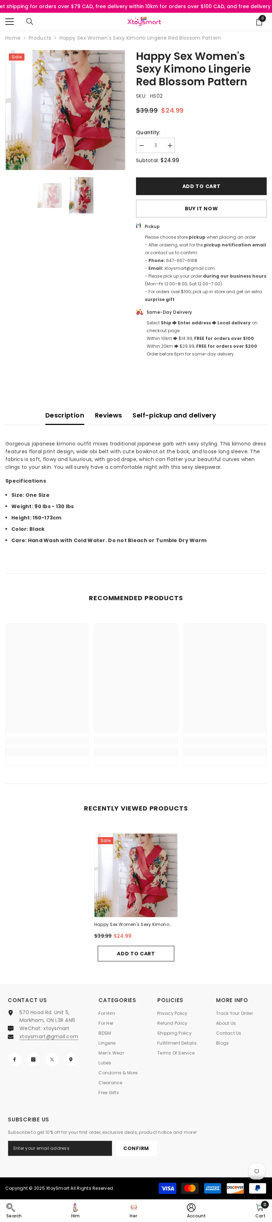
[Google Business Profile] (71, 1059)
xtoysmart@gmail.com (48, 1036)
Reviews (108, 415)
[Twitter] (52, 1059)
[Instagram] (33, 1059)
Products (40, 37)
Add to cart (201, 186)
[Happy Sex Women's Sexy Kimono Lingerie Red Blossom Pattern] (136, 875)
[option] (65, 110)
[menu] (9, 21)
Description (64, 415)
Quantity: (148, 132)
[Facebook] (14, 1059)
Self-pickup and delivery (174, 415)
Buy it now (201, 208)
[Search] (30, 21)
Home (13, 37)
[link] (47, 741)
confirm (136, 1148)
